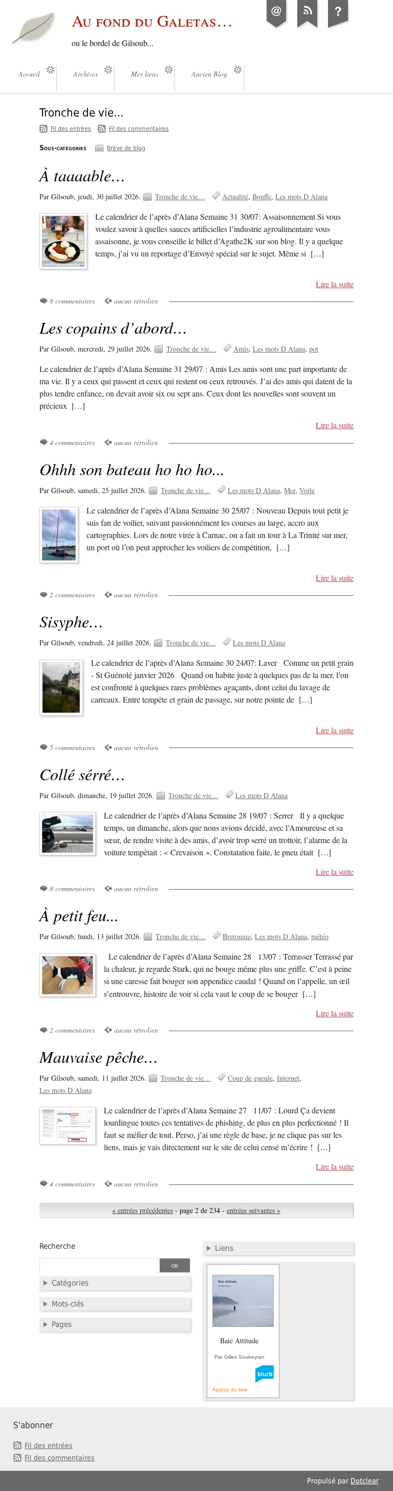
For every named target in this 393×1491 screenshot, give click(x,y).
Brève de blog (126, 148)
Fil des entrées (71, 128)
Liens (224, 1248)
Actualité (235, 196)
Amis (241, 349)
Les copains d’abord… (113, 327)
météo (320, 936)
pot (313, 349)
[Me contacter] (277, 28)
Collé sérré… (82, 774)
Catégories (70, 1283)
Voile (307, 490)
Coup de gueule (250, 1078)
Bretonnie (237, 936)
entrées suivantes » (253, 1210)
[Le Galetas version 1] (338, 28)
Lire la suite (335, 284)
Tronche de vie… (180, 196)
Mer (289, 490)
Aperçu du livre (230, 1389)
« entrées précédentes (142, 1210)
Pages (62, 1324)
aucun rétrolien (136, 301)
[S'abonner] (307, 28)
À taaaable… (82, 175)
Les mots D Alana (301, 196)
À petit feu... (79, 915)
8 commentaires (72, 301)
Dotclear (365, 1481)
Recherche (57, 1246)
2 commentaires (72, 594)
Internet (288, 1078)
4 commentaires (72, 442)
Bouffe (261, 196)
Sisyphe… (71, 621)
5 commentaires (72, 747)
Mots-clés (68, 1304)
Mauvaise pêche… (98, 1056)
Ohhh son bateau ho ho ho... (132, 469)
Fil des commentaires (139, 128)
